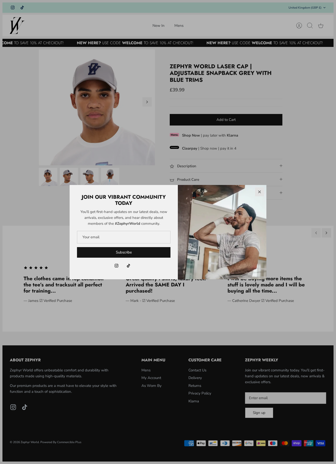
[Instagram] (116, 265)
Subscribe (124, 252)
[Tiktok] (128, 265)
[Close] (259, 191)
